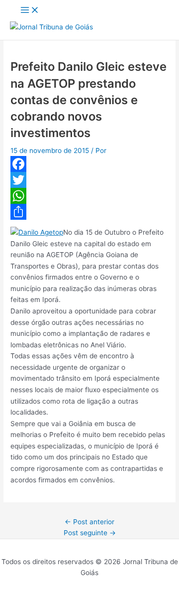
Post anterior (89, 522)
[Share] (89, 212)
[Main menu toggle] (30, 10)
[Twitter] (89, 180)
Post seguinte (90, 533)
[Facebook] (89, 164)
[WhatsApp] (89, 196)
